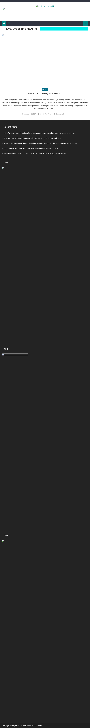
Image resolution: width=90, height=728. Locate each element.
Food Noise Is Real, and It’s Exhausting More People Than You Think (31, 148)
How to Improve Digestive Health (45, 93)
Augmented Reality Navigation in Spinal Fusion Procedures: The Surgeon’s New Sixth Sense (40, 143)
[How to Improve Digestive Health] (45, 60)
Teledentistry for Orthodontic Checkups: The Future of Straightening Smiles (35, 153)
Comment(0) (61, 114)
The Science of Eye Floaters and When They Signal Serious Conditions (32, 138)
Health (44, 89)
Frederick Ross (45, 114)
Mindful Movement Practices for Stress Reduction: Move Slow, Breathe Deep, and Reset (39, 133)
